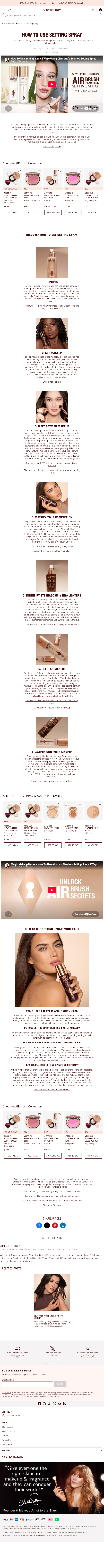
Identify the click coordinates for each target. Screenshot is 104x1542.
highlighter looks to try (68, 624)
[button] (5, 15)
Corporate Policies (50, 1532)
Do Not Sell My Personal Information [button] (72, 1532)
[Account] (93, 10)
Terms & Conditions (35, 1532)
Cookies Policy (8, 1444)
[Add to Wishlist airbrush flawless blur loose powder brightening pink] (100, 171)
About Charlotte (8, 1431)
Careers (5, 1436)
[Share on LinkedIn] (63, 1225)
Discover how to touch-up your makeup (52, 708)
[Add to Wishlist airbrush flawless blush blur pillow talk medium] (39, 171)
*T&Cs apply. (6, 1393)
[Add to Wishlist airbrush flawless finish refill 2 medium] (100, 804)
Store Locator (7, 1427)
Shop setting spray (52, 146)
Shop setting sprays (52, 382)
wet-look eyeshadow (43, 624)
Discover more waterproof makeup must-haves (52, 781)
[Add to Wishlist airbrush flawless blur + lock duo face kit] (60, 171)
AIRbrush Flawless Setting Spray (49, 367)
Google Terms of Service (63, 1535)
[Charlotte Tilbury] (52, 10)
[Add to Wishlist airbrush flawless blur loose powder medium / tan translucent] (39, 804)
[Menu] (3, 9)
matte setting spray (21, 1184)
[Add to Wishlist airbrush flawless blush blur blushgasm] (80, 171)
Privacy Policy (18, 1396)
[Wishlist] (9, 10)
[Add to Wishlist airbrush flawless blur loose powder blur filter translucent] (19, 171)
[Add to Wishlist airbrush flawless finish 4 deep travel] (80, 804)
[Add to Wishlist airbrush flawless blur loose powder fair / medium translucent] (19, 804)
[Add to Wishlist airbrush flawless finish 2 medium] (60, 804)
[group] (12, 192)
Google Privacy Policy (43, 1535)
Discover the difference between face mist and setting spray (52, 1196)
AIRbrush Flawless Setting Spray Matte (69, 1080)
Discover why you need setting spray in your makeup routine (52, 1191)
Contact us (76, 1528)
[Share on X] (47, 1225)
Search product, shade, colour (21, 16)
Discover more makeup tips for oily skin (52, 1089)
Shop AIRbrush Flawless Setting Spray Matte (52, 546)
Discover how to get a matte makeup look (52, 551)
